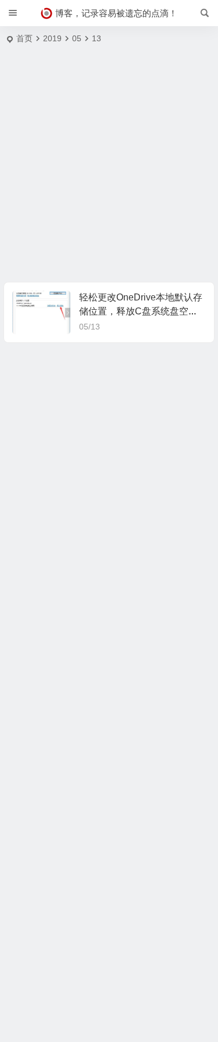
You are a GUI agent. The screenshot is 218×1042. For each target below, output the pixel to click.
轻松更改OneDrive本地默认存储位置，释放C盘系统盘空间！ (140, 311)
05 (76, 38)
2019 (52, 38)
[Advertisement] (109, 167)
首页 (24, 38)
